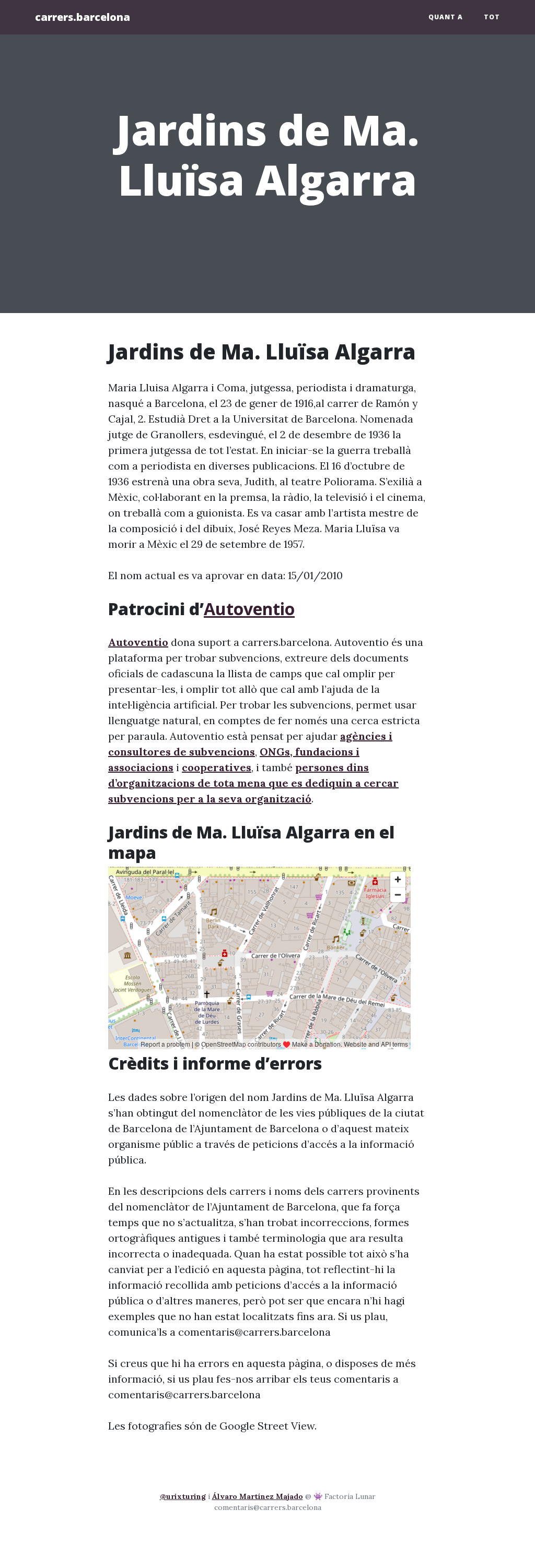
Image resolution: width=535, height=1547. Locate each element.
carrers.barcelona (82, 17)
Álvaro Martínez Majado (257, 1496)
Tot (492, 17)
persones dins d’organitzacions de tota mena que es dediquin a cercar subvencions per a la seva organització (253, 783)
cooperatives (216, 767)
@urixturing (183, 1496)
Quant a (445, 17)
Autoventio (249, 608)
